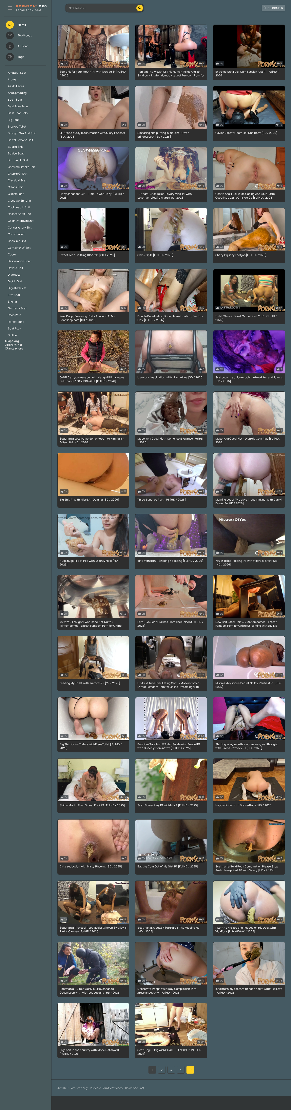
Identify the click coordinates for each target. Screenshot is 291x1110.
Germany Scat (17, 308)
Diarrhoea (14, 274)
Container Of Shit (19, 247)
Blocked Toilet (17, 126)
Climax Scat (16, 194)
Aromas (13, 79)
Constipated (16, 234)
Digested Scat (17, 288)
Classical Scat (17, 180)
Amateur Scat (17, 72)
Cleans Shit (15, 187)
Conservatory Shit (20, 227)
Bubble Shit (15, 147)
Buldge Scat (16, 153)
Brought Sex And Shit (22, 133)
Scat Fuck (14, 328)
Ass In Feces (16, 86)
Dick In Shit (15, 281)
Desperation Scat (19, 261)
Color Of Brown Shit (21, 221)
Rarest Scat (16, 322)
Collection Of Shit (19, 214)
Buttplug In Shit (18, 160)
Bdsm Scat (15, 99)
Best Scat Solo (18, 113)
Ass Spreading (17, 93)
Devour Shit (15, 268)
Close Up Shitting (19, 200)
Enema (12, 301)
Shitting (13, 335)
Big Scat (13, 120)
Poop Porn (14, 315)
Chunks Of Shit (18, 173)
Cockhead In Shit (19, 207)
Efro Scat (14, 295)
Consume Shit (17, 241)
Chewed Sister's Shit (21, 167)
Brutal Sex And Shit (20, 140)
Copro (12, 254)
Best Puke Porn (18, 106)
